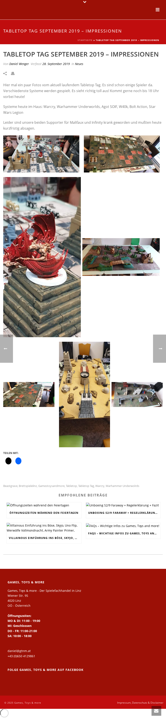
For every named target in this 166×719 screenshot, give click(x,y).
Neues (79, 64)
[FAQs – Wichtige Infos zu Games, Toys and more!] (123, 525)
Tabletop (71, 486)
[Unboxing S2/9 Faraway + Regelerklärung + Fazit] (123, 505)
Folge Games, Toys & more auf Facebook (45, 670)
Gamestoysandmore (51, 486)
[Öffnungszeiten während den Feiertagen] (44, 505)
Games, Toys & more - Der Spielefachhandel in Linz (44, 591)
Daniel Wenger (19, 64)
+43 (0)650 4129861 (21, 656)
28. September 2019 (56, 64)
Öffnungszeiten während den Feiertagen (44, 513)
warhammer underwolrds (122, 486)
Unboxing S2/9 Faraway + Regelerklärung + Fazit (124, 513)
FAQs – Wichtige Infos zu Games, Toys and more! (124, 533)
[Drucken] (15, 73)
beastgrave (10, 486)
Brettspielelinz (28, 486)
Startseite (85, 40)
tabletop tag (86, 486)
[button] (41, 153)
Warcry (99, 486)
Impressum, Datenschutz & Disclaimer (140, 702)
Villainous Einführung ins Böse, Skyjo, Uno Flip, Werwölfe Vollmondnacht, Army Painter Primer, (45, 538)
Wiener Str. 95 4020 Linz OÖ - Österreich (19, 601)
